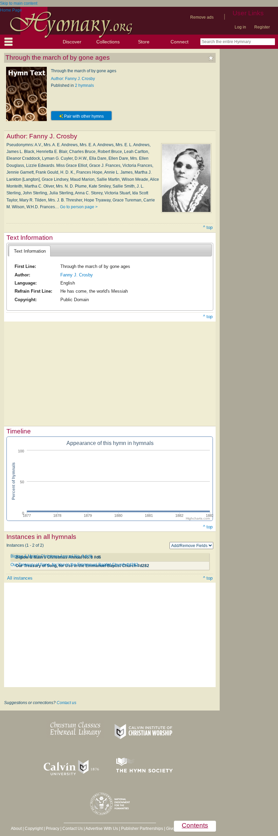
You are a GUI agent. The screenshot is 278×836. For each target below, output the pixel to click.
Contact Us (72, 828)
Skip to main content (18, 3)
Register (262, 27)
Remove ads (202, 17)
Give (170, 828)
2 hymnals (84, 85)
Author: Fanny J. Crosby (73, 78)
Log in (240, 27)
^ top (208, 227)
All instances (20, 578)
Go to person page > (79, 207)
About (16, 828)
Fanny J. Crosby (76, 274)
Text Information (30, 251)
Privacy (52, 828)
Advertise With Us (101, 828)
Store (144, 41)
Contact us (66, 702)
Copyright (34, 828)
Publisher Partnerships (142, 828)
